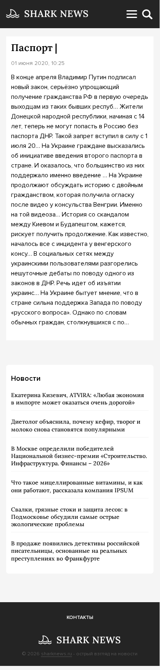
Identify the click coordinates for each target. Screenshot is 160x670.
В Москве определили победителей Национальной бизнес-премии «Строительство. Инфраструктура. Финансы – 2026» (79, 456)
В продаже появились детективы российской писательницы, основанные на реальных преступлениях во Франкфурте (75, 551)
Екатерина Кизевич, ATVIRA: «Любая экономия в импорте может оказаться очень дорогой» (77, 398)
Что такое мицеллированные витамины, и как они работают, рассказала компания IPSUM (77, 486)
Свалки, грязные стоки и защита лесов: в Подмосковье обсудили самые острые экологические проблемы (69, 517)
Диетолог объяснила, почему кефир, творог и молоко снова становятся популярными (75, 425)
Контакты (80, 617)
